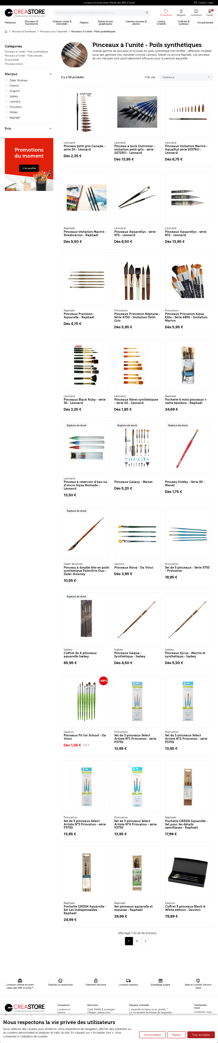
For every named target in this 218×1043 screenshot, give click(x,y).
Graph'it (15, 91)
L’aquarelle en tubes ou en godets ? (148, 1009)
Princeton (16, 107)
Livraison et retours (63, 1011)
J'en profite (29, 168)
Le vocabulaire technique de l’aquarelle (150, 1012)
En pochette (12, 59)
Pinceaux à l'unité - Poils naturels (23, 55)
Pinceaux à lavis (14, 63)
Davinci (14, 85)
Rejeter (176, 1034)
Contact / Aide (203, 2)
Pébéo (14, 112)
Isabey (14, 96)
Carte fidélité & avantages (101, 1009)
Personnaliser (152, 1034)
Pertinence (187, 77)
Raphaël (15, 117)
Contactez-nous (203, 1011)
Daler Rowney (19, 80)
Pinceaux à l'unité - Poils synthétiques (26, 51)
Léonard (15, 101)
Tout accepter (201, 1034)
